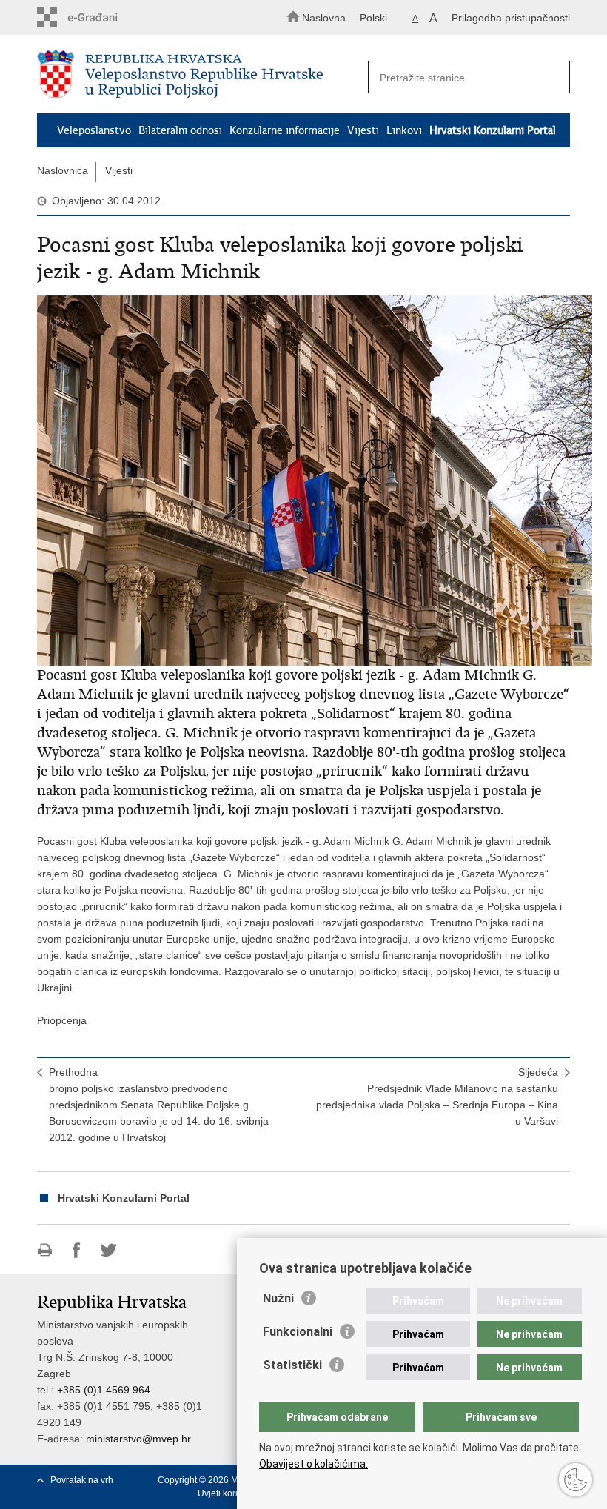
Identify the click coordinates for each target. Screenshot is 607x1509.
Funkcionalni (297, 1332)
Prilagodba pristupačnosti (511, 18)
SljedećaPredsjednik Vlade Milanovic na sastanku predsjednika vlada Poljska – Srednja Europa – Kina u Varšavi (437, 1096)
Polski (373, 18)
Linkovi (404, 130)
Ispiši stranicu (45, 1250)
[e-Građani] (100, 17)
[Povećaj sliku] (303, 480)
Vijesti (363, 130)
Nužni (278, 1298)
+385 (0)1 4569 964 (103, 1390)
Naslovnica (62, 170)
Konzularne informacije (284, 130)
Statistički (292, 1365)
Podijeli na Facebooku (76, 1250)
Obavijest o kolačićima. (313, 1464)
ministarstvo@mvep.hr (138, 1439)
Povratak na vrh (81, 1480)
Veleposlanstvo (94, 130)
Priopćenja (62, 1020)
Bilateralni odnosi (180, 130)
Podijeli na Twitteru (108, 1250)
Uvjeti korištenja (230, 1493)
